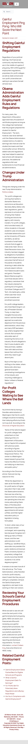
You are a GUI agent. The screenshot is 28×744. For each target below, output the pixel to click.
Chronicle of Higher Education (13, 426)
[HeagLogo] (8, 2)
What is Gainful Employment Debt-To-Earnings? (13, 680)
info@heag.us (14, 721)
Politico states (7, 192)
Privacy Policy (14, 729)
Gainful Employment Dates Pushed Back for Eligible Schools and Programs (15, 672)
